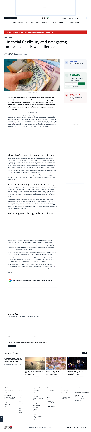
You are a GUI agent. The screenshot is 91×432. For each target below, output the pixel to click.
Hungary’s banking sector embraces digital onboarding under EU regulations (54, 373)
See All (84, 352)
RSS (48, 399)
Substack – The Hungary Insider (51, 402)
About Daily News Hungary (8, 391)
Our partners (7, 402)
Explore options (73, 66)
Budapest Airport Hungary (37, 410)
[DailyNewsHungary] (45, 18)
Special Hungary (46, 22)
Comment (10, 319)
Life (32, 22)
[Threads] (86, 427)
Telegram (49, 395)
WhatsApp (49, 392)
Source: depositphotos (32, 92)
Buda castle (35, 419)
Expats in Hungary (37, 405)
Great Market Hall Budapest (37, 413)
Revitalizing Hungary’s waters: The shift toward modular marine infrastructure (35, 373)
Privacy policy (64, 392)
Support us (72, 100)
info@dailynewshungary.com (82, 392)
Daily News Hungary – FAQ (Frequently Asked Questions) (9, 398)
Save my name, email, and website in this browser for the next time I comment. (28, 342)
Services (60, 22)
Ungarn (20, 408)
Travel (26, 22)
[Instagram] (72, 427)
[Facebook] (70, 427)
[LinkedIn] (68, 427)
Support (6, 406)
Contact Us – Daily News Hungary (8, 394)
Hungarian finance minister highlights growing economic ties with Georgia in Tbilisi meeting (13, 360)
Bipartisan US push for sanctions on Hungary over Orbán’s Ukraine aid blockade (76, 373)
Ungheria (21, 410)
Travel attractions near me (38, 399)
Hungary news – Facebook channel (51, 405)
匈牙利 (20, 412)
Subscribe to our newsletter (10, 18)
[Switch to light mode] (80, 18)
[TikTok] (77, 427)
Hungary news (22, 390)
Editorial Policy (64, 395)
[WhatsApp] (79, 427)
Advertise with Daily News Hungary (65, 398)
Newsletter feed (50, 390)
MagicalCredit (15, 123)
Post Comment (12, 345)
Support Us (71, 18)
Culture (37, 22)
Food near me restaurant (36, 395)
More (66, 22)
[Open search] (77, 18)
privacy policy (75, 86)
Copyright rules (64, 390)
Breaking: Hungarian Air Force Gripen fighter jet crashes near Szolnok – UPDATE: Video (30, 32)
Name (9, 336)
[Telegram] (81, 427)
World (54, 22)
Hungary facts (36, 407)
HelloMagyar (63, 18)
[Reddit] (83, 427)
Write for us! (7, 404)
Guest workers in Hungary (37, 402)
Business (20, 22)
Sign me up (81, 83)
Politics (14, 22)
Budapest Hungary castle (37, 417)
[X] (74, 427)
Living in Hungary (74, 22)
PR (11, 272)
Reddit (48, 397)
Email (34, 336)
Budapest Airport (37, 392)
